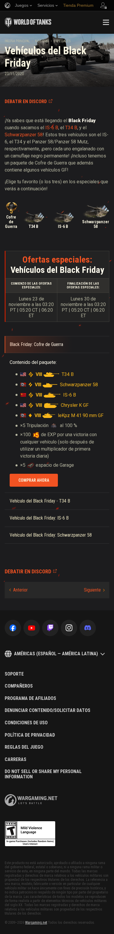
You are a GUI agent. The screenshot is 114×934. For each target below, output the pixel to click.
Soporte (14, 674)
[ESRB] (30, 834)
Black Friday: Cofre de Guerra (36, 344)
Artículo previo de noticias (18, 590)
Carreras (15, 759)
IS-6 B (51, 127)
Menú (105, 22)
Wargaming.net (36, 922)
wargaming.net (31, 800)
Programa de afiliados (30, 698)
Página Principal (17, 41)
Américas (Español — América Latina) (56, 653)
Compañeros (19, 686)
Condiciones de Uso (26, 722)
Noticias (42, 41)
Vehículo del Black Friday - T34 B (40, 501)
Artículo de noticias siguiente (94, 590)
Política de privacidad (30, 735)
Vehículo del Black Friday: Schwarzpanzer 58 (51, 535)
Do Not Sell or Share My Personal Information (43, 774)
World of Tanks (28, 22)
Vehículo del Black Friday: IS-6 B (39, 518)
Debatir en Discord (26, 101)
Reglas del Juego (24, 747)
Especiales (62, 41)
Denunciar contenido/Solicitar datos (47, 710)
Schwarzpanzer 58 (24, 134)
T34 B (71, 127)
